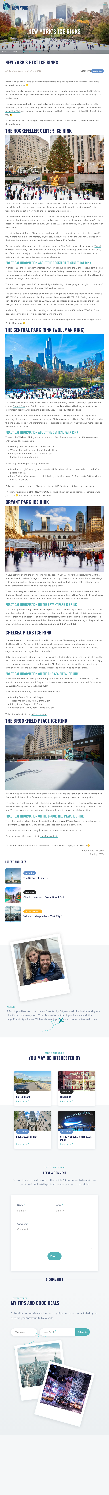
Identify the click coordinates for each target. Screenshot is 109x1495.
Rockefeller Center (59, 203)
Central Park (19, 406)
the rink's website (49, 836)
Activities (97, 71)
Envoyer (54, 1256)
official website (39, 714)
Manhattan (85, 203)
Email (59, 1205)
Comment (22, 1223)
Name (21, 1205)
